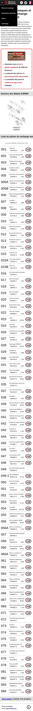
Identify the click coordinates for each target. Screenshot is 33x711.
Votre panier (7, 699)
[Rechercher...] (21, 2)
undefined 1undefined (16, 128)
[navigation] (2, 2)
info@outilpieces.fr (11, 708)
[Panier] (25, 3)
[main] (16, 354)
